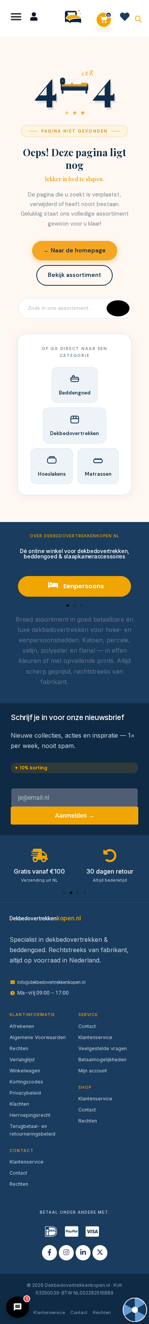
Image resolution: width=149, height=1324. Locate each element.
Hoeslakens (52, 474)
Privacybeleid (25, 1093)
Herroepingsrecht (30, 1115)
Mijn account (92, 1071)
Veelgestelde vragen (102, 1048)
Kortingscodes (26, 1082)
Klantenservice (27, 1162)
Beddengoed (75, 393)
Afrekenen (22, 1026)
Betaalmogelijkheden (102, 1059)
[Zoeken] (118, 308)
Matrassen (98, 474)
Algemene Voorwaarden (38, 1037)
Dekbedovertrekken (74, 433)
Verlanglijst (22, 1059)
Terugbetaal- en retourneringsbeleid (32, 1130)
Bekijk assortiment (74, 275)
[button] (16, 16)
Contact (18, 1173)
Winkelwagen (25, 1071)
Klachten (19, 1104)
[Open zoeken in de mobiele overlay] (138, 18)
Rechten (19, 1048)
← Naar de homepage (75, 250)
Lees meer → (89, 682)
